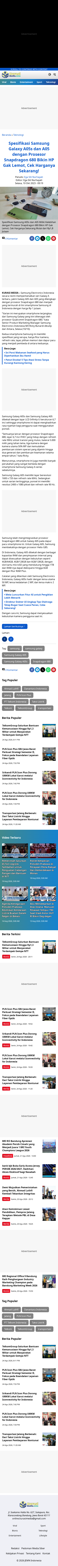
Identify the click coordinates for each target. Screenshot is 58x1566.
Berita (6, 1088)
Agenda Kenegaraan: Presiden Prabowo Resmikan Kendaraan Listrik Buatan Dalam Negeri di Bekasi (14, 910)
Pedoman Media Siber (33, 1548)
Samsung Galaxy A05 (15, 655)
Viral (4, 82)
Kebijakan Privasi (15, 1553)
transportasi (44, 708)
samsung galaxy (33, 648)
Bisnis (13, 82)
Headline (7, 1155)
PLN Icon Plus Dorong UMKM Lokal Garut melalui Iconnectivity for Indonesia (21, 796)
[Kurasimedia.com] (11, 75)
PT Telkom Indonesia (15, 701)
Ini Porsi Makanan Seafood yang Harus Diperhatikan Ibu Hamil (26, 354)
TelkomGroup (25, 708)
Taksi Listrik (38, 701)
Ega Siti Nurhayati (33, 177)
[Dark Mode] (49, 75)
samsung (15, 648)
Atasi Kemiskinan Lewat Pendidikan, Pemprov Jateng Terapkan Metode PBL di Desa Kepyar (18, 1213)
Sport (39, 82)
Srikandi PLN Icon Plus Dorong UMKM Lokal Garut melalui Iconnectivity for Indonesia (19, 775)
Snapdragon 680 (42, 661)
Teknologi (51, 82)
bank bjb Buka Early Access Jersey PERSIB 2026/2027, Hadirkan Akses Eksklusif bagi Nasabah (21, 1169)
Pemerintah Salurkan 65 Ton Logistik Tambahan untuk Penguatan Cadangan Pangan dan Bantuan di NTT (14, 868)
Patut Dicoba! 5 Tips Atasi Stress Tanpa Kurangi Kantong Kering (26, 361)
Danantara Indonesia (35, 688)
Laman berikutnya (13, 626)
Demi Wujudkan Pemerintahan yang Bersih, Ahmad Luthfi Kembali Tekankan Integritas (19, 1190)
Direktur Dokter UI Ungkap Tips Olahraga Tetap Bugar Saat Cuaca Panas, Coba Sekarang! (28, 605)
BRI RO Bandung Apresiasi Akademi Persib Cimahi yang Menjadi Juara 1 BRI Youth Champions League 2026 (18, 1145)
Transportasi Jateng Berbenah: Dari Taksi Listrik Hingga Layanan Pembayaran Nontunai (20, 816)
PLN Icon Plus (24, 695)
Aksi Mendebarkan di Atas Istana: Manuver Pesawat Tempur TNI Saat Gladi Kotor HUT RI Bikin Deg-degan (42, 910)
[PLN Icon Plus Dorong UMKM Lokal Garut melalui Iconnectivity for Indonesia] (49, 798)
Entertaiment (26, 82)
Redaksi (15, 1548)
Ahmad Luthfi (11, 688)
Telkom (8, 708)
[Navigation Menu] (54, 75)
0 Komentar (11, 238)
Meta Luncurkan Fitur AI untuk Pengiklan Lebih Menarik (28, 596)
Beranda (6, 134)
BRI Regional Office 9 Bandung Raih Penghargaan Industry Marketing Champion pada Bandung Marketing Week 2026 (19, 1281)
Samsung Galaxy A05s (15, 661)
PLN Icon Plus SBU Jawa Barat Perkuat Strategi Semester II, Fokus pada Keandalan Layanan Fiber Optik (20, 753)
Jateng (7, 695)
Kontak (46, 1553)
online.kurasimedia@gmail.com (29, 1518)
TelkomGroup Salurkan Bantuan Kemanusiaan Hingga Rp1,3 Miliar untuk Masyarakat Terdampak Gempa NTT (20, 730)
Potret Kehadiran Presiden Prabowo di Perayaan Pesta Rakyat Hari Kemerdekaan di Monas (43, 867)
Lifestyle (43, 1535)
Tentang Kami (33, 1553)
